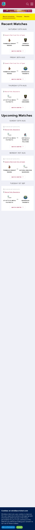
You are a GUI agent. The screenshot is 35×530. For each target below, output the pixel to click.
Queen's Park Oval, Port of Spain (15, 35)
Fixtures (19, 16)
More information (8, 527)
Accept (19, 527)
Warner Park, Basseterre (12, 91)
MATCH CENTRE (17, 51)
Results (26, 16)
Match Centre (17, 146)
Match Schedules (8, 16)
